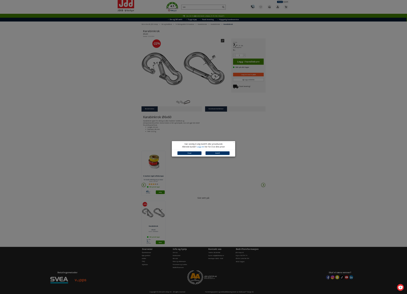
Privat (189, 153)
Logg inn (200, 146)
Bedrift (217, 153)
